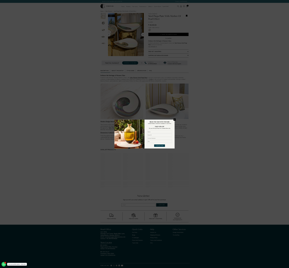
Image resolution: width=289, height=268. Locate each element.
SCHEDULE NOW (159, 145)
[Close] (174, 119)
